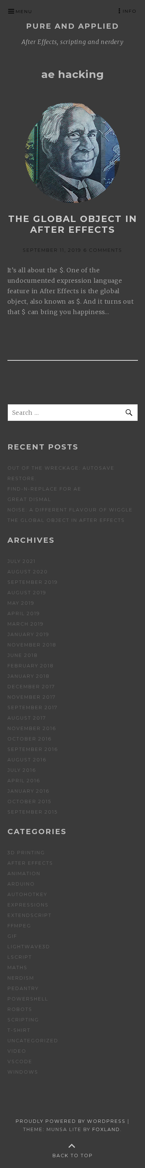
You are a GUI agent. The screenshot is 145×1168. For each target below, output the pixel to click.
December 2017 (31, 686)
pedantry (23, 988)
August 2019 (26, 592)
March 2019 (25, 624)
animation (24, 873)
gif (12, 936)
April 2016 (23, 780)
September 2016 (32, 749)
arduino (21, 884)
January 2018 (28, 676)
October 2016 (29, 739)
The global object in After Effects (72, 224)
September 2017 (32, 707)
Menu (24, 11)
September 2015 (32, 812)
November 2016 (31, 728)
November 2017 (31, 697)
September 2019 (32, 582)
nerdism (20, 978)
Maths (17, 967)
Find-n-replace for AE (44, 489)
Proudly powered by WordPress (71, 1121)
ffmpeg (19, 926)
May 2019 (21, 603)
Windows (22, 1072)
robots (19, 1009)
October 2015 (29, 801)
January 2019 (28, 634)
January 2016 (28, 791)
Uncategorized (32, 1040)
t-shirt (18, 1030)
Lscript (19, 957)
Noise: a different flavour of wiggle (70, 510)
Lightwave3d (28, 946)
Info (130, 11)
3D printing (26, 852)
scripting (23, 1020)
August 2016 (26, 760)
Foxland (106, 1129)
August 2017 (26, 718)
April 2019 (23, 613)
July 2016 (21, 770)
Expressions (28, 905)
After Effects (30, 863)
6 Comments (102, 250)
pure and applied (72, 26)
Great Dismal (29, 499)
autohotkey (27, 894)
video (16, 1051)
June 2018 (22, 655)
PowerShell (27, 999)
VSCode (19, 1061)
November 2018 (32, 645)
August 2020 (27, 571)
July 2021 (21, 561)
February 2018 (30, 665)
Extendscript (29, 915)
